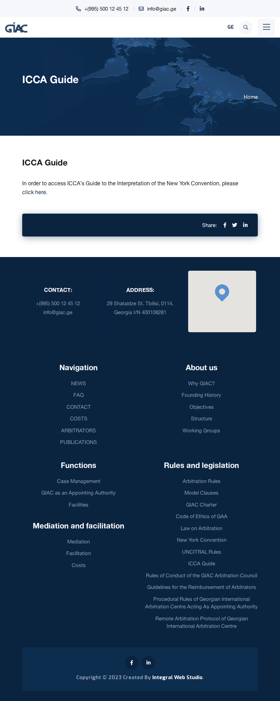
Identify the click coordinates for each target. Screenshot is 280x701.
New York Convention (201, 540)
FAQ (78, 395)
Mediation (78, 541)
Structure (201, 418)
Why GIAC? (201, 383)
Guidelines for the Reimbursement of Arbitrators (201, 587)
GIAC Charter (201, 504)
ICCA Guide (201, 563)
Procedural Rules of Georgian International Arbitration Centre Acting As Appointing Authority (201, 603)
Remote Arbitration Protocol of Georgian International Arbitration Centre (201, 622)
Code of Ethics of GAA (201, 516)
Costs (79, 565)
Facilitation (78, 553)
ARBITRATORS (78, 430)
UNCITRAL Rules (201, 552)
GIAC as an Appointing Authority (78, 492)
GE (230, 27)
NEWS (78, 383)
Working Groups (201, 430)
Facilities (78, 504)
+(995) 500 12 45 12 (106, 8)
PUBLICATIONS (78, 442)
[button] (222, 293)
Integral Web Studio (177, 677)
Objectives (202, 407)
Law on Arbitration (201, 528)
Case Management (78, 481)
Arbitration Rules (202, 481)
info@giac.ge (161, 8)
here (40, 192)
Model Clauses (201, 492)
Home (251, 97)
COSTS (78, 418)
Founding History (201, 395)
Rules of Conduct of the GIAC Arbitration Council (201, 575)
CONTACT (79, 407)
